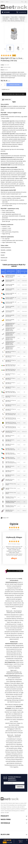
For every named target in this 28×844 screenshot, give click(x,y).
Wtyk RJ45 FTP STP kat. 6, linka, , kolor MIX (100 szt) (11, 392)
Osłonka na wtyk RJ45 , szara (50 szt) (10, 316)
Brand (2, 69)
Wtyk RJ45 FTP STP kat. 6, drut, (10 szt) (10, 379)
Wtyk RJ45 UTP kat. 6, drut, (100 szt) (11, 489)
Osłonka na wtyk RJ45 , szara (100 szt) (10, 311)
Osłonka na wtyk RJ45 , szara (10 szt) (10, 307)
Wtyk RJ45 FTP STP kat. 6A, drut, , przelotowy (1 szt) (11, 414)
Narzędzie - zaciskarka (6, 250)
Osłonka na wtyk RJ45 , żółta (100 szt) (10, 320)
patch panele (24, 196)
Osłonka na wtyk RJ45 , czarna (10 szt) (10, 281)
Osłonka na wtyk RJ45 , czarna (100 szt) (10, 285)
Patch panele (4, 260)
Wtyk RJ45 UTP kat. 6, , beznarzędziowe (10, 511)
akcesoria (8, 716)
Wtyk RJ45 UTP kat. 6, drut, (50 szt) (11, 493)
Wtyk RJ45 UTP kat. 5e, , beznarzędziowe (10, 480)
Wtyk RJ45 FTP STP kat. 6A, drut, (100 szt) (11, 405)
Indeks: (2, 65)
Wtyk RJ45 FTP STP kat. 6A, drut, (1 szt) (11, 396)
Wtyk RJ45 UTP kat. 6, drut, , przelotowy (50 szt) (11, 506)
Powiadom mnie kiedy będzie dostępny (14, 94)
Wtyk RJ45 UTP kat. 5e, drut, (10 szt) (10, 436)
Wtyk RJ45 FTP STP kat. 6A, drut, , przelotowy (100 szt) (11, 423)
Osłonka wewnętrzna (6, 247)
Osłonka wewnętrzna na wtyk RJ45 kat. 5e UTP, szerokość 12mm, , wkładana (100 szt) (10, 329)
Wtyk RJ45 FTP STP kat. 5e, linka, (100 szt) (11, 356)
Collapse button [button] (26, 840)
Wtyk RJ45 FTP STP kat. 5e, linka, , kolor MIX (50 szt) (11, 370)
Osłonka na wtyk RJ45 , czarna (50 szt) (10, 289)
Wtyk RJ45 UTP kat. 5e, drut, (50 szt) (10, 445)
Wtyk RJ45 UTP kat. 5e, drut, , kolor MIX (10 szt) (10, 449)
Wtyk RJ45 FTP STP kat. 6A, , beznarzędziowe (11, 432)
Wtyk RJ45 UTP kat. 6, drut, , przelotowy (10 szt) (11, 497)
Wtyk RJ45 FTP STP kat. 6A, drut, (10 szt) (11, 401)
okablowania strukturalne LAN (14, 717)
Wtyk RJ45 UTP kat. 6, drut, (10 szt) (11, 484)
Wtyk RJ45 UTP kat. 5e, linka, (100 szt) (10, 471)
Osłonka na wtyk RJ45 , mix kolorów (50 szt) (11, 302)
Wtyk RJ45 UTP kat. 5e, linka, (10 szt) (10, 467)
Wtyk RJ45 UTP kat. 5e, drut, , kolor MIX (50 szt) (10, 458)
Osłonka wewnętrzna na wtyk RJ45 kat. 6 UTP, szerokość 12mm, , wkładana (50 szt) (10, 347)
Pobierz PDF (6, 99)
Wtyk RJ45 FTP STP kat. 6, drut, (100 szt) (10, 383)
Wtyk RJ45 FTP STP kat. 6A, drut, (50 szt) (11, 410)
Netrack (21, 590)
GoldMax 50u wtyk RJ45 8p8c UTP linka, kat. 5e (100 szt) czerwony (10, 276)
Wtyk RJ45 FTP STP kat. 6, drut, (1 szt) (10, 374)
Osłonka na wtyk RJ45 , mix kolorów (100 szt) (11, 298)
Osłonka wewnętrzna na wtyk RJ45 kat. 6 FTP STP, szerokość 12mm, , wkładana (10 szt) (10, 338)
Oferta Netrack (9, 704)
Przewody (3, 252)
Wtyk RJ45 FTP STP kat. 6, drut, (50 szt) (10, 387)
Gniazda (2, 255)
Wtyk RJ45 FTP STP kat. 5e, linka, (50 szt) (11, 361)
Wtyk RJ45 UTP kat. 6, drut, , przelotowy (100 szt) (11, 502)
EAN (2, 67)
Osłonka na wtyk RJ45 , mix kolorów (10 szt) (11, 294)
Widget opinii (20, 840)
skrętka (2, 110)
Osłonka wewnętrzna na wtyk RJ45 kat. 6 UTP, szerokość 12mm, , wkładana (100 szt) (10, 343)
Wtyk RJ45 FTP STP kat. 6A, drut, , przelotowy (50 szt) (11, 427)
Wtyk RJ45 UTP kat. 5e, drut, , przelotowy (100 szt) (11, 462)
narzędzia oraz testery (10, 719)
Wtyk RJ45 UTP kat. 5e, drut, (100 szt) (10, 440)
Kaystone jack (4, 257)
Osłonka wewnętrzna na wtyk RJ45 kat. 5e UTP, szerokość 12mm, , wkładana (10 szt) (10, 325)
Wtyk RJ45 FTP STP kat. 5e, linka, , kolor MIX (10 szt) (11, 365)
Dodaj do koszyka (14, 84)
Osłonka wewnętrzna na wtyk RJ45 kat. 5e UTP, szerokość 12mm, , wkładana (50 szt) (10, 334)
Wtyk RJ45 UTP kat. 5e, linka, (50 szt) (10, 475)
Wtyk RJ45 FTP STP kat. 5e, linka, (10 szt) (11, 352)
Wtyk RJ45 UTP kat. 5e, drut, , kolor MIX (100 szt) (11, 454)
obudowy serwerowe (16, 716)
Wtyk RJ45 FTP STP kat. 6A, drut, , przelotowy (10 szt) (11, 418)
